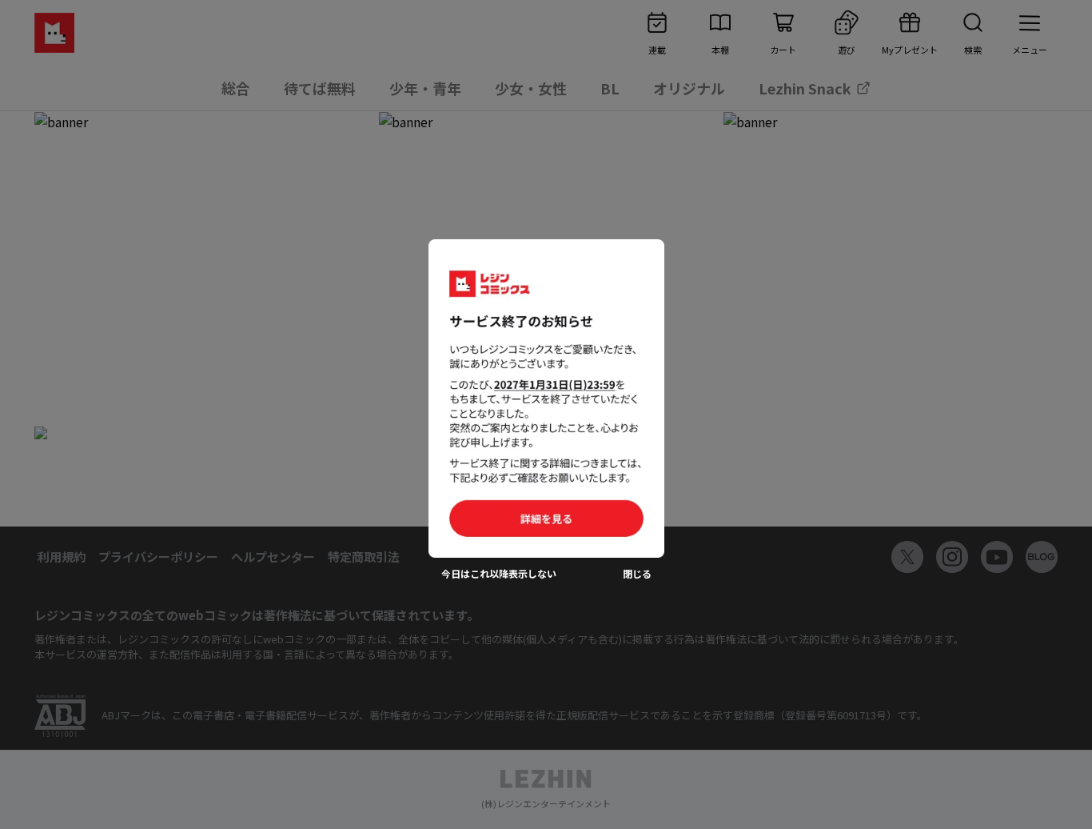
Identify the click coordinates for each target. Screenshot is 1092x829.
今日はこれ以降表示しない (498, 573)
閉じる (637, 573)
